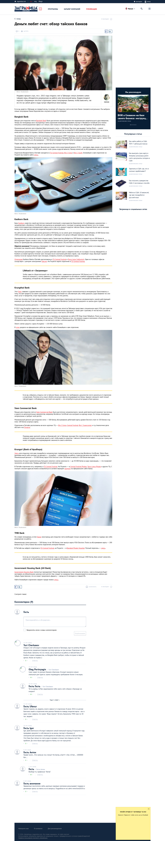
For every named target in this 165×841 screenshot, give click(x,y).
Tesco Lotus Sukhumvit (76, 259)
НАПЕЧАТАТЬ (92, 587)
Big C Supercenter (85, 425)
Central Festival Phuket (78, 466)
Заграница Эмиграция (26, 9)
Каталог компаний (72, 9)
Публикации (91, 9)
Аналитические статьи (124, 121)
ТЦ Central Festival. (78, 261)
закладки (139, 1)
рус (31, 1)
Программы (53, 9)
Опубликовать (80, 633)
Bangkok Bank (41, 121)
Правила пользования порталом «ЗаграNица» (33, 838)
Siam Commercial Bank (44, 412)
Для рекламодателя (55, 828)
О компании (38, 828)
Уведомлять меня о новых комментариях (41, 630)
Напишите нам (23, 828)
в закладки (105, 19)
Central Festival (72, 425)
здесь (36, 155)
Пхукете (27, 427)
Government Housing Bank (23, 572)
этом (17, 327)
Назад (18, 19)
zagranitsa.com (21, 1)
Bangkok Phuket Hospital (76, 548)
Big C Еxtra (62, 425)
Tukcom (44, 261)
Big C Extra (68, 153)
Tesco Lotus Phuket (94, 466)
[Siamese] (106, 97)
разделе (68, 468)
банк (20, 291)
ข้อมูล (40, 1)
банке (39, 537)
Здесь (16, 453)
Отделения (18, 259)
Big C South (78, 153)
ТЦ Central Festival (56, 153)
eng (35, 1)
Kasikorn (21, 223)
